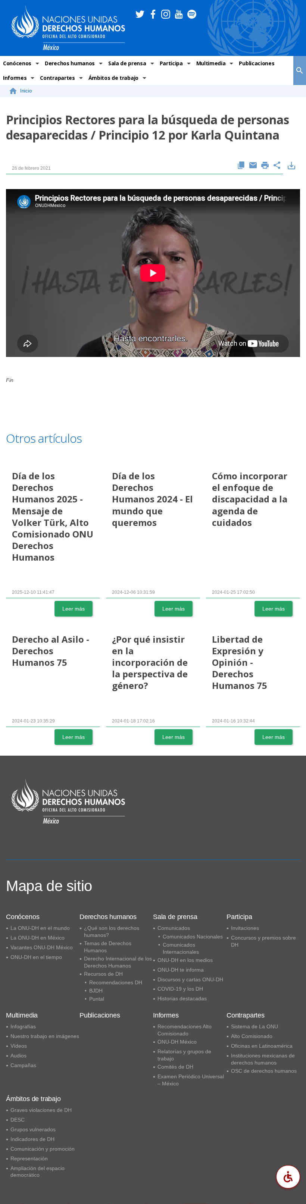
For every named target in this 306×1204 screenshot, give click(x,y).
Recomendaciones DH (115, 982)
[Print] (265, 166)
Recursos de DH (103, 974)
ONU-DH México (177, 1042)
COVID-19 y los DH (180, 989)
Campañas (23, 1065)
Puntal (96, 999)
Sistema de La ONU (254, 1026)
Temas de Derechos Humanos (107, 946)
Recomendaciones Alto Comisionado (184, 1030)
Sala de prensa (127, 63)
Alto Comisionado (251, 1036)
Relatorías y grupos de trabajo (184, 1055)
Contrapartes (57, 77)
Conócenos (17, 63)
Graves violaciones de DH (41, 1110)
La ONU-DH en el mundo (40, 928)
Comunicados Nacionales (193, 937)
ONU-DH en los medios (185, 960)
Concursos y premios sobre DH (263, 941)
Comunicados (173, 928)
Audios (18, 1056)
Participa (171, 63)
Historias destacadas (182, 998)
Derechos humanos (70, 63)
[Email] (253, 166)
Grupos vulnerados (33, 1129)
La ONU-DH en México (37, 938)
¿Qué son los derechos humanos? (111, 931)
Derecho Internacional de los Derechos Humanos (118, 962)
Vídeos (18, 1046)
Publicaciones (256, 63)
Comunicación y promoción (42, 1149)
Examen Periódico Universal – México (190, 1080)
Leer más (73, 609)
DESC (17, 1120)
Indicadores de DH (32, 1139)
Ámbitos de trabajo (113, 77)
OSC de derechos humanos (264, 1071)
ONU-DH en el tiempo (36, 957)
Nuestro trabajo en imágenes (44, 1036)
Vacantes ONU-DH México (41, 947)
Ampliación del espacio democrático (37, 1171)
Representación (29, 1158)
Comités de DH (175, 1067)
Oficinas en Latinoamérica (262, 1046)
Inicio (26, 91)
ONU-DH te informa (180, 970)
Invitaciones (245, 928)
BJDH (96, 991)
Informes (14, 77)
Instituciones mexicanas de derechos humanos (263, 1059)
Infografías (23, 1026)
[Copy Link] (241, 166)
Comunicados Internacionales (181, 948)
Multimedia (211, 63)
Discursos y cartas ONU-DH (190, 979)
